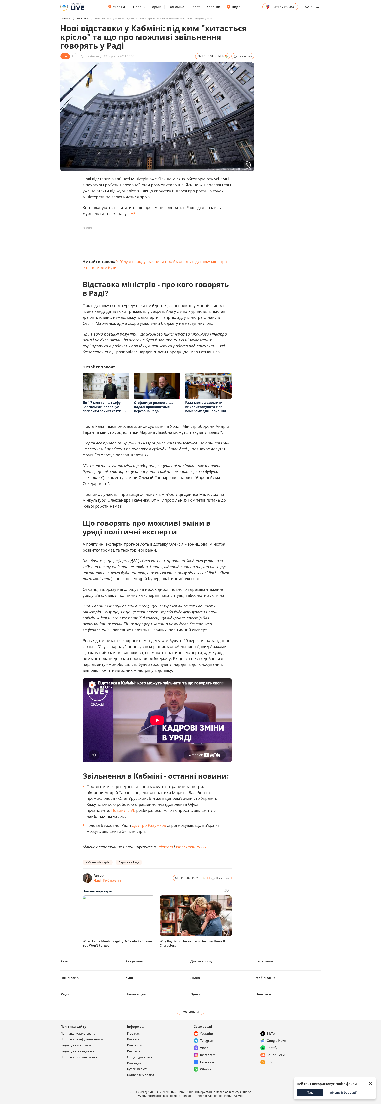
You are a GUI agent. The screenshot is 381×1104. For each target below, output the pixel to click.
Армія (156, 7)
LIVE (131, 213)
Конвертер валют (140, 1075)
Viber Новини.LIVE (192, 846)
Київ (129, 978)
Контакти (134, 1045)
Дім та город (201, 961)
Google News (277, 1040)
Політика (82, 18)
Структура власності (143, 1057)
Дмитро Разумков (149, 825)
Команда (134, 1063)
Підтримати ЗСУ (283, 7)
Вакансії (133, 1039)
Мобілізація (265, 978)
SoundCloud (276, 1055)
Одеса (195, 994)
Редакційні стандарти (77, 1051)
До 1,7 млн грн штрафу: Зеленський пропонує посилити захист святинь (104, 406)
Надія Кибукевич (107, 880)
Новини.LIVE (123, 810)
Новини (139, 7)
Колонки (213, 7)
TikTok (272, 1033)
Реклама (133, 1051)
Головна (65, 18)
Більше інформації (343, 1092)
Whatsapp (207, 1069)
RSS (269, 1062)
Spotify (272, 1048)
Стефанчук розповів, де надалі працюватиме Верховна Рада (153, 406)
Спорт (195, 7)
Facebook (207, 1062)
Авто (64, 961)
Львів (195, 978)
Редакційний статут (75, 1045)
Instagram (208, 1055)
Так (310, 1092)
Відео (236, 7)
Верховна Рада (129, 862)
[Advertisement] (155, 240)
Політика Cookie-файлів (78, 1057)
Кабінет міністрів (97, 862)
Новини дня (135, 994)
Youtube (206, 1033)
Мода (64, 994)
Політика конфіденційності (81, 1039)
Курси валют (137, 1069)
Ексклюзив (69, 978)
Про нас (133, 1033)
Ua (307, 7)
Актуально (134, 961)
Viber (204, 1048)
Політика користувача (77, 1033)
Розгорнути (190, 1011)
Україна (119, 7)
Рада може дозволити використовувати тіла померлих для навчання (205, 406)
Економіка (176, 7)
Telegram (165, 846)
